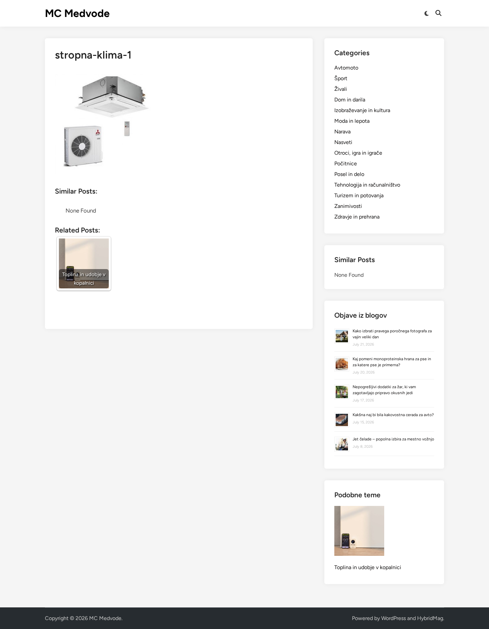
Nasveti (343, 142)
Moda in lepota (352, 121)
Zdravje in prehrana (357, 217)
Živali (340, 89)
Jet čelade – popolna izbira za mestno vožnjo (393, 439)
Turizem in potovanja (359, 195)
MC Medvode (77, 13)
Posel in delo (349, 174)
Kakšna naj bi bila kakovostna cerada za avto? (393, 414)
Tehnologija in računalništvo (367, 185)
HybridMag (430, 618)
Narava (342, 131)
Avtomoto (346, 68)
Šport (340, 78)
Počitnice (345, 163)
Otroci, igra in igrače (358, 153)
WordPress (393, 618)
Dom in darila (349, 99)
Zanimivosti (348, 206)
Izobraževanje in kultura (362, 110)
